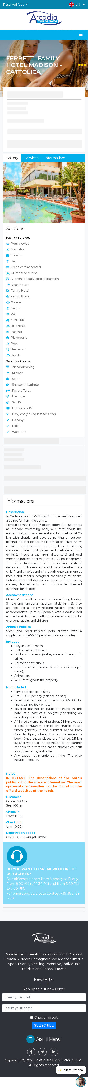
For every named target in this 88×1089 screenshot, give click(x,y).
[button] (76, 4)
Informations (55, 158)
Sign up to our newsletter (44, 989)
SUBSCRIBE (44, 1025)
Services (31, 158)
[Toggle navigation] (81, 34)
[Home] (44, 18)
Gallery (12, 158)
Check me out (46, 1017)
